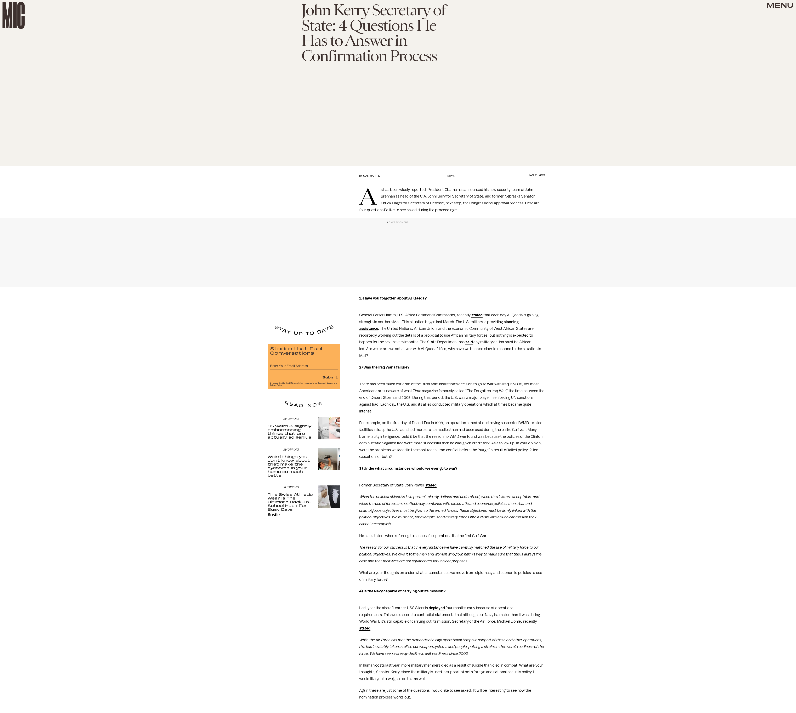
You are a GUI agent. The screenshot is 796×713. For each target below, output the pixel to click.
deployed (437, 608)
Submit (330, 377)
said (469, 342)
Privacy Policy (276, 385)
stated (477, 315)
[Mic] (13, 15)
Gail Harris (371, 175)
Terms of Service (325, 383)
